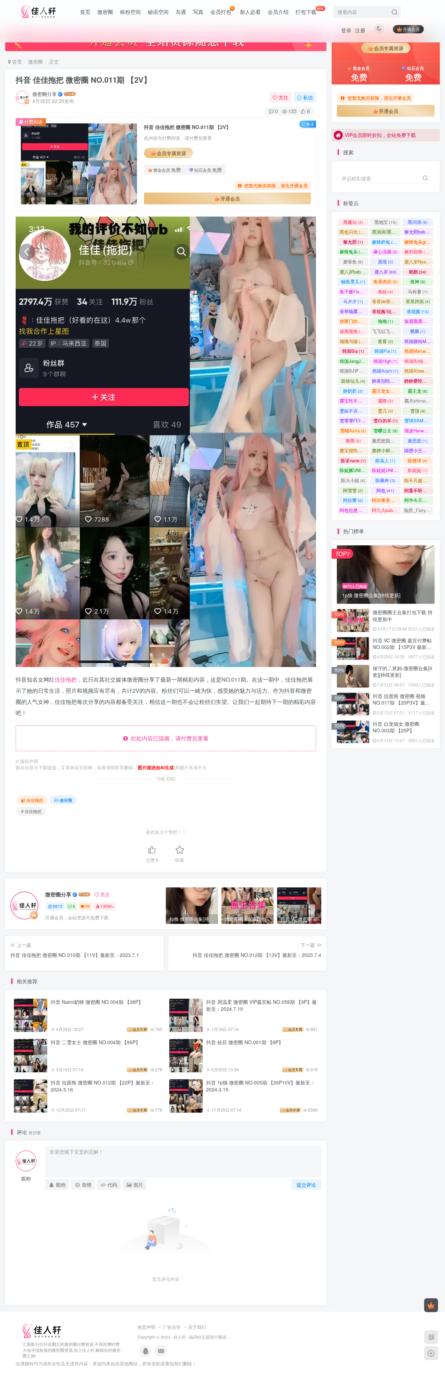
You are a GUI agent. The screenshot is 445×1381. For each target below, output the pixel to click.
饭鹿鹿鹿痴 (418, 321)
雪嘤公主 (385, 430)
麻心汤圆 (385, 251)
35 (87, 906)
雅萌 (353, 440)
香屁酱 (418, 311)
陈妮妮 (418, 470)
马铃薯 (418, 291)
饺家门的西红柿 (354, 321)
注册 (360, 30)
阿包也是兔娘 (354, 510)
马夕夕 (353, 301)
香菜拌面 (418, 301)
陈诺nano (353, 460)
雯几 (385, 410)
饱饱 (385, 321)
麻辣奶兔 (385, 241)
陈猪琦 (418, 460)
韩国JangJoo (354, 361)
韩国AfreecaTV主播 (418, 370)
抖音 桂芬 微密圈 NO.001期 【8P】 (244, 1042)
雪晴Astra (353, 430)
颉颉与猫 (353, 341)
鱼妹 (385, 291)
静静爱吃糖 (418, 380)
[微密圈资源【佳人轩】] (42, 1330)
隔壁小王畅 (418, 450)
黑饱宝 (385, 222)
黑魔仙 (353, 222)
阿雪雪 (353, 490)
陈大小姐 (353, 480)
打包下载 (310, 10)
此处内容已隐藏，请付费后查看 (168, 738)
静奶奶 (353, 391)
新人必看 (250, 11)
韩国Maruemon (418, 351)
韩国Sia (353, 351)
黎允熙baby (418, 231)
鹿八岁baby (354, 271)
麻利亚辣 (417, 251)
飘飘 (418, 331)
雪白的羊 (385, 420)
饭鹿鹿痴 (353, 331)
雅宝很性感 (354, 450)
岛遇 (181, 11)
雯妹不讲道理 (354, 410)
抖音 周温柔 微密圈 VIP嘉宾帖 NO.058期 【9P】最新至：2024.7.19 (261, 1005)
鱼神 (418, 281)
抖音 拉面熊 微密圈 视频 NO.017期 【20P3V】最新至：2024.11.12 (401, 702)
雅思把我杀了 (386, 440)
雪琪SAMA (418, 420)
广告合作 (172, 1327)
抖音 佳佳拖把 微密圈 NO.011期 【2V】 (83, 79)
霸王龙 (418, 391)
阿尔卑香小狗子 (386, 500)
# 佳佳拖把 (31, 811)
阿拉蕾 (353, 500)
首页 (85, 11)
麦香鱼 (353, 261)
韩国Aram (385, 370)
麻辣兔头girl (418, 241)
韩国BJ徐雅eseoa (418, 361)
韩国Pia (385, 351)
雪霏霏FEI (354, 420)
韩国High (385, 361)
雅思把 (418, 440)
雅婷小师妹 (386, 450)
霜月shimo (418, 400)
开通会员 (411, 29)
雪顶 (418, 410)
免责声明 (146, 1327)
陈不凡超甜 (418, 480)
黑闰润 (418, 222)
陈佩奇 (385, 480)
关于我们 (197, 1327)
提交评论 (306, 1184)
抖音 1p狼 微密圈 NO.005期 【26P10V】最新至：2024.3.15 (260, 1086)
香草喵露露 (354, 311)
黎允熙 (353, 241)
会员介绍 (278, 11)
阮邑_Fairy (418, 510)
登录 (346, 30)
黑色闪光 (353, 231)
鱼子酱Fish (354, 291)
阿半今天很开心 (418, 500)
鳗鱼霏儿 (353, 281)
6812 (58, 906)
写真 (198, 11)
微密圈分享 (44, 93)
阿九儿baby (386, 510)
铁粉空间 (130, 11)
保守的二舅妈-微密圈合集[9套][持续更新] (402, 194)
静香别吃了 (386, 380)
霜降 (385, 400)
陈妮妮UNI (386, 470)
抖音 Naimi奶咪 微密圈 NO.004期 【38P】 (97, 1001)
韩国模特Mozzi (418, 341)
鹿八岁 (385, 271)
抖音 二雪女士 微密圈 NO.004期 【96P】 (95, 1042)
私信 (308, 97)
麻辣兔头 (353, 251)
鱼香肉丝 (385, 281)
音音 (385, 341)
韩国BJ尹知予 (354, 370)
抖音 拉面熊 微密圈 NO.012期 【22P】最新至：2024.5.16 (103, 1086)
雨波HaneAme (418, 430)
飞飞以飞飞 (386, 331)
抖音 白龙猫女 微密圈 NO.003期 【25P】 (396, 727)
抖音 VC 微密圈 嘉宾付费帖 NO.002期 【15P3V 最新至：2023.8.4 (402, 647)
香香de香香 (386, 301)
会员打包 (220, 11)
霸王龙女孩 (386, 391)
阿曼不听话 (418, 490)
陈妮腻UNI (354, 470)
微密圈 (105, 11)
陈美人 (385, 460)
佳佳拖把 (66, 679)
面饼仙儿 (353, 380)
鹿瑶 (385, 261)
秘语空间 (158, 11)
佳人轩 (179, 1337)
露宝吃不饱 (354, 400)
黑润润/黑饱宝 (386, 231)
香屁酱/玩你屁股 (386, 311)
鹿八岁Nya (418, 261)
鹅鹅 (418, 271)
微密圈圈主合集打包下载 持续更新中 (402, 616)
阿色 (385, 490)
